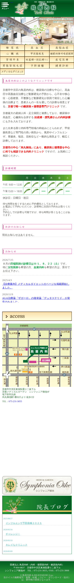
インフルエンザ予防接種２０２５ (24, 523)
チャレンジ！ (13, 534)
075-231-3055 (15, 401)
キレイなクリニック (16, 544)
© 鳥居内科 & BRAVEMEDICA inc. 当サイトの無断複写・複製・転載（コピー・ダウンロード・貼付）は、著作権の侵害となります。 (37, 577)
